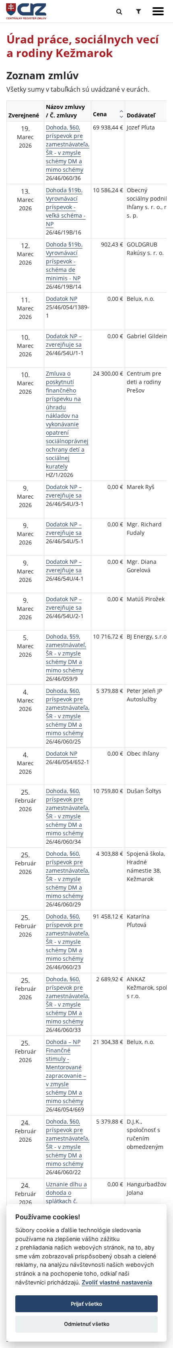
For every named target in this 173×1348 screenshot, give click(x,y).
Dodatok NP (61, 298)
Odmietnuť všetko (86, 1324)
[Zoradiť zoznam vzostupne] (121, 111)
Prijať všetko (86, 1304)
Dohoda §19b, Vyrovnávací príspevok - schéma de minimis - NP (64, 261)
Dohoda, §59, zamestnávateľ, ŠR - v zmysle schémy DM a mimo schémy (66, 653)
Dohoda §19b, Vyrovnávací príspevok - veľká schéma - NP (66, 207)
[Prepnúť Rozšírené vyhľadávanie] (138, 11)
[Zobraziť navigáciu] (158, 11)
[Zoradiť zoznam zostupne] (121, 116)
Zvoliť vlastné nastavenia (117, 1282)
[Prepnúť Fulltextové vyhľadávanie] (119, 11)
